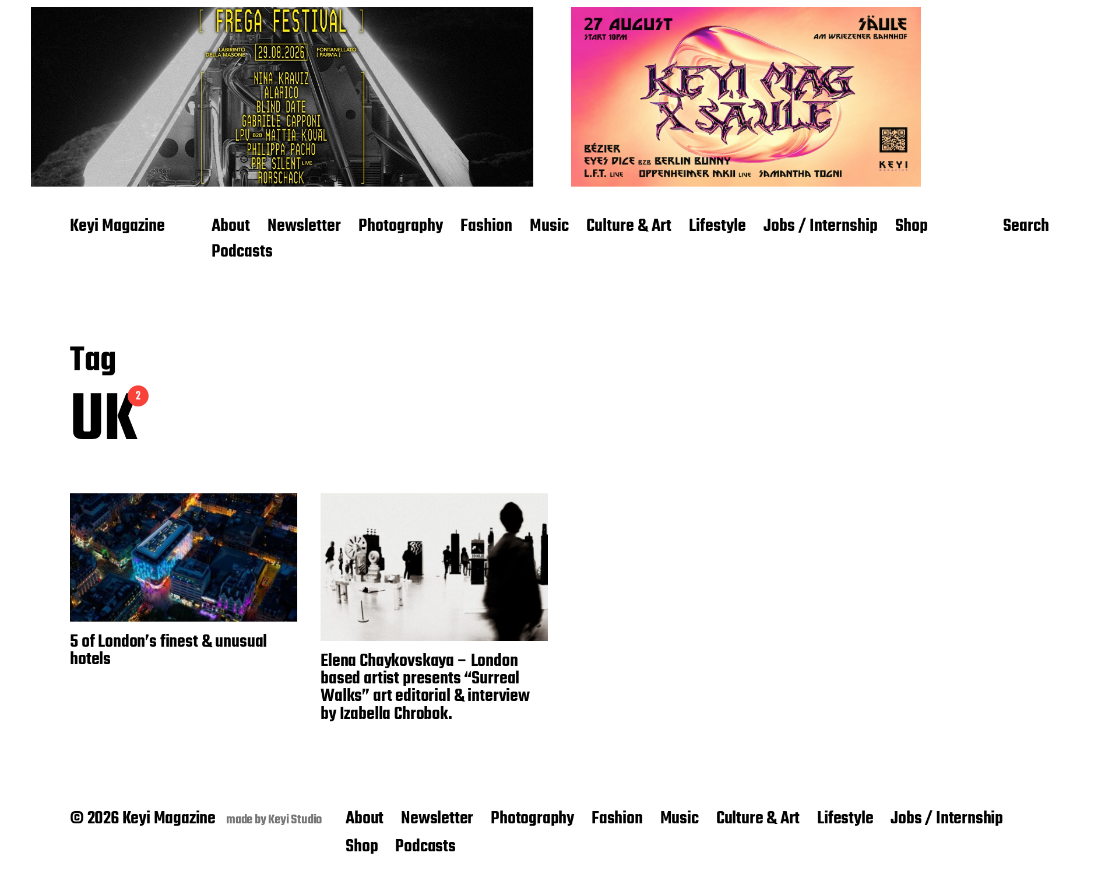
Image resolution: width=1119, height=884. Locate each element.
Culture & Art (628, 227)
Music (549, 227)
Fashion (486, 227)
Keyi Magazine (117, 227)
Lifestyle (717, 227)
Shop (911, 227)
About (231, 227)
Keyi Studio (295, 820)
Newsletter (304, 227)
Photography (400, 227)
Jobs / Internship (820, 227)
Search (1026, 226)
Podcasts (242, 252)
